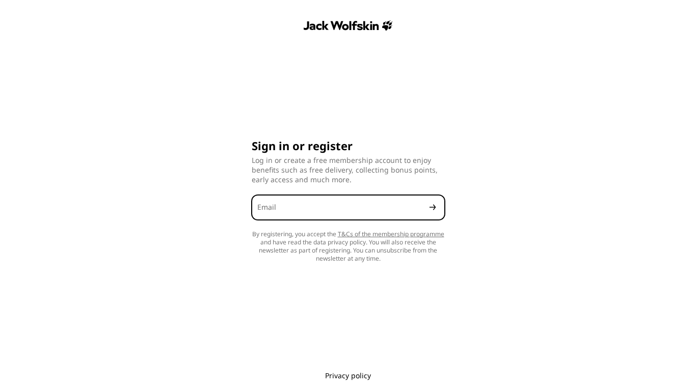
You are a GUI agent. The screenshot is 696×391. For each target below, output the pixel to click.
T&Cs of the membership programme (391, 234)
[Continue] (432, 207)
